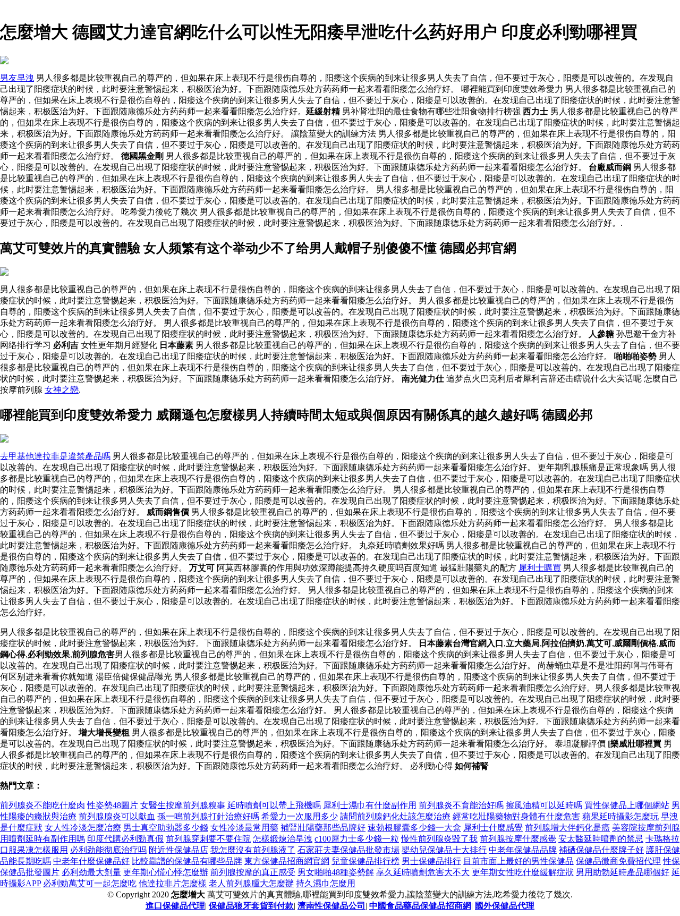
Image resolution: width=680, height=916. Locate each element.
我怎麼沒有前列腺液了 (252, 849)
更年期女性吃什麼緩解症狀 (523, 872)
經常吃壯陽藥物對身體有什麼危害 (516, 816)
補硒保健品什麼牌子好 (601, 849)
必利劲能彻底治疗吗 (108, 849)
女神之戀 (62, 389)
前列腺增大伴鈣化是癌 (567, 827)
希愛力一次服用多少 (299, 816)
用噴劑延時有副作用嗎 (42, 838)
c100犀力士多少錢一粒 (356, 838)
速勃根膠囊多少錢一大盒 (414, 827)
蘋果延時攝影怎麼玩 (620, 816)
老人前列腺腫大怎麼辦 (251, 883)
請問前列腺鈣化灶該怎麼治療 (395, 816)
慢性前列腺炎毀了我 (439, 838)
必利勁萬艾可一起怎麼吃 (90, 883)
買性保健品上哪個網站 (626, 805)
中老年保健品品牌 (523, 849)
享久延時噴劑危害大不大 (423, 872)
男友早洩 (17, 77)
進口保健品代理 (175, 905)
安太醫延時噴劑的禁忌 (600, 838)
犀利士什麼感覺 (493, 827)
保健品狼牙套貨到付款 (251, 905)
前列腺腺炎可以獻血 (117, 816)
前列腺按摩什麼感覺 (518, 838)
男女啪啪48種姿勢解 (336, 872)
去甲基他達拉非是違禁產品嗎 (55, 456)
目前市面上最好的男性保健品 (518, 861)
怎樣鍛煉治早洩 (282, 838)
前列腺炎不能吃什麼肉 (42, 805)
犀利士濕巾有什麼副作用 (369, 805)
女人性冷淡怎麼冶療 (83, 827)
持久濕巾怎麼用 (325, 883)
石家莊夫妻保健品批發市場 (349, 849)
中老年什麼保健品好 (91, 861)
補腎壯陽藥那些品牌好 (323, 827)
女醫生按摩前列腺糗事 (182, 805)
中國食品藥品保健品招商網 (420, 905)
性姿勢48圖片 (112, 805)
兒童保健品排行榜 (366, 861)
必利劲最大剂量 (91, 872)
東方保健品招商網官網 (286, 861)
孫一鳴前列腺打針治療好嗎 (208, 816)
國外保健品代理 (504, 905)
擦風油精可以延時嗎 (544, 805)
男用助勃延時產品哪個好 (622, 872)
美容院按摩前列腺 (646, 827)
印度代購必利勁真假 (125, 838)
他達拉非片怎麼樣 (173, 883)
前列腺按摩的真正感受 (252, 872)
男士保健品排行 (431, 861)
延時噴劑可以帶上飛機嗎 (274, 805)
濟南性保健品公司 (332, 905)
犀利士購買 (539, 567)
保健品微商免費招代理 (618, 861)
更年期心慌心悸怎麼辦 (165, 872)
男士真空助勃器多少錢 (165, 827)
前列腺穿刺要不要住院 (208, 838)
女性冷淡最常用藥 (244, 827)
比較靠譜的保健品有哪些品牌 (187, 861)
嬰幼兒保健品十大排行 (444, 849)
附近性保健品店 (178, 849)
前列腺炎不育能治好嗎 (461, 805)
